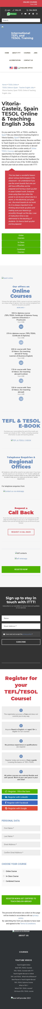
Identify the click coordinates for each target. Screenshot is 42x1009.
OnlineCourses (21, 236)
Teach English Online (23, 965)
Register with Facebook (17, 803)
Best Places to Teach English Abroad (23, 979)
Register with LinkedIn (18, 797)
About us (24, 935)
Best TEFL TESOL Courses (23, 968)
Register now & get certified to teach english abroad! (21, 899)
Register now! (21, 569)
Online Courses (30, 2)
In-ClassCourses (21, 243)
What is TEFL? (23, 985)
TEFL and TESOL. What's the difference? (24, 976)
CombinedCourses (21, 250)
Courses (27, 53)
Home (7, 53)
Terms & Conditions (28, 924)
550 (21, 327)
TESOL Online (13, 85)
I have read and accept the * (18, 634)
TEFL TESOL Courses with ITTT (23, 971)
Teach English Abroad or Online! (23, 973)
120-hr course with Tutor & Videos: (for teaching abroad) (21, 391)
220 (21, 363)
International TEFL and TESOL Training (22, 35)
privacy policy (27, 634)
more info (20, 307)
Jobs (35, 53)
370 (21, 343)
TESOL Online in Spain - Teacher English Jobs (18, 88)
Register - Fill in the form (19, 791)
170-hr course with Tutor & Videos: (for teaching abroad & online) (21, 372)
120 (21, 399)
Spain (4, 135)
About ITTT (16, 53)
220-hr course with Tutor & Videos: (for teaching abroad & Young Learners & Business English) (21, 353)
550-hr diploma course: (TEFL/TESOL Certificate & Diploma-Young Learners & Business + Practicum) (21, 317)
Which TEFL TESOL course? (23, 988)
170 (21, 381)
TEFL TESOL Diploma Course (23, 982)
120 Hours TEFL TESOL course (23, 991)
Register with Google (17, 808)
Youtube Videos (23, 960)
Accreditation (14, 60)
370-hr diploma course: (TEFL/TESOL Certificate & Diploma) (21, 335)
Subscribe (21, 642)
